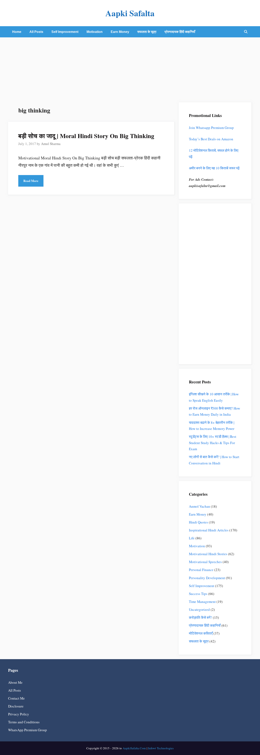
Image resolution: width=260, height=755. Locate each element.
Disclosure (16, 706)
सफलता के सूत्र (146, 32)
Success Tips (198, 593)
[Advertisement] (130, 67)
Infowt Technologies (161, 748)
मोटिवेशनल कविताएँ (201, 633)
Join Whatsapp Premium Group (211, 127)
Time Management (202, 601)
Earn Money (120, 32)
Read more (30, 180)
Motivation (95, 32)
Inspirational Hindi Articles (209, 530)
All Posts (36, 32)
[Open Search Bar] (245, 31)
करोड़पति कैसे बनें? (200, 617)
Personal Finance (201, 569)
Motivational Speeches (205, 561)
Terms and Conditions (24, 722)
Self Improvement (64, 32)
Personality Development (207, 577)
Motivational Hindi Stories (208, 554)
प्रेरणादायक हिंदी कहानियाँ (180, 32)
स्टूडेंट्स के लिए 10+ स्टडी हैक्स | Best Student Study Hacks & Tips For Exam (212, 442)
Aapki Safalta (130, 13)
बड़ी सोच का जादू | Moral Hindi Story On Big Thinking (86, 135)
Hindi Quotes (198, 522)
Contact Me (16, 698)
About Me (15, 682)
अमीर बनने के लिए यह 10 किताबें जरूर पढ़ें (214, 168)
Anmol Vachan (199, 506)
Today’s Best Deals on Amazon (211, 139)
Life (192, 538)
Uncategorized (199, 609)
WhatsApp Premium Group (27, 730)
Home (16, 32)
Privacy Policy (18, 714)
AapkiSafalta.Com (134, 748)
